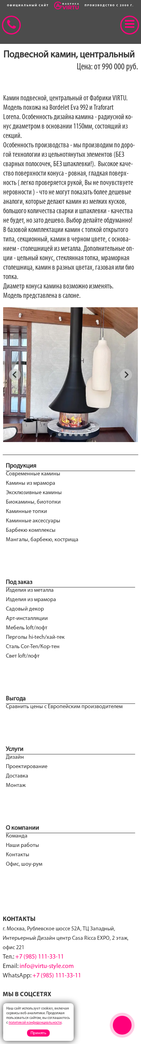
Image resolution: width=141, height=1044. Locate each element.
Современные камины (33, 474)
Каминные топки (26, 512)
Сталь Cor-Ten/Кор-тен (33, 647)
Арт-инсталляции (27, 619)
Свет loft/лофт (23, 656)
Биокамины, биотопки (33, 502)
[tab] (54, 434)
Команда (16, 836)
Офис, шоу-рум (24, 864)
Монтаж (16, 785)
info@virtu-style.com (47, 966)
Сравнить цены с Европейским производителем (64, 707)
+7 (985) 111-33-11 (39, 957)
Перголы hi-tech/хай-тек (35, 637)
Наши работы (22, 845)
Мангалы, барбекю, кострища (42, 540)
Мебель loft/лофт (26, 628)
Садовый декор (25, 609)
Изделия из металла (30, 590)
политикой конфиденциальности (35, 1022)
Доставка (17, 776)
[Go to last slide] (15, 375)
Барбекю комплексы (31, 530)
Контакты (17, 855)
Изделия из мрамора (31, 600)
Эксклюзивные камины (34, 493)
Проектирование (26, 767)
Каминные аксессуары (33, 521)
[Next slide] (126, 375)
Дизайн (15, 757)
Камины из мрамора (30, 483)
